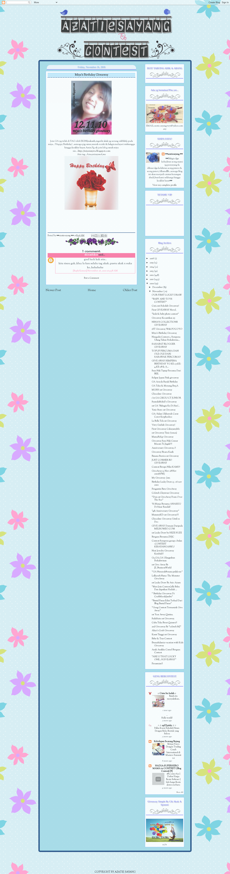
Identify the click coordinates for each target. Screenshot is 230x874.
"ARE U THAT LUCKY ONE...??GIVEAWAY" (164, 658)
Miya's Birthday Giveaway (164, 333)
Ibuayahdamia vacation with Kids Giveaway (167, 644)
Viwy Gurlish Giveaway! (163, 425)
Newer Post (53, 290)
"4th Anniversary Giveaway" (165, 511)
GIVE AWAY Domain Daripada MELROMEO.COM (167, 527)
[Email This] (92, 235)
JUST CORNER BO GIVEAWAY (162, 461)
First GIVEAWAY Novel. (164, 310)
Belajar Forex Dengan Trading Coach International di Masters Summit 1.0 (173, 751)
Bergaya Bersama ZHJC (163, 536)
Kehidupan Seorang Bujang (167, 741)
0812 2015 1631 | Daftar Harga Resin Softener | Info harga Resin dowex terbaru (173, 779)
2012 (152, 275)
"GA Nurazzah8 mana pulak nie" (167, 571)
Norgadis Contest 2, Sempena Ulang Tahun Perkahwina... (166, 338)
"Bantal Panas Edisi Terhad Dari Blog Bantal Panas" (167, 602)
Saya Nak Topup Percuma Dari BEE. (166, 372)
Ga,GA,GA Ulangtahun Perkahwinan (163, 559)
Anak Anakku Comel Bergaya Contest (166, 651)
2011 (152, 279)
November (157, 291)
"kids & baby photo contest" (165, 314)
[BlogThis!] (96, 235)
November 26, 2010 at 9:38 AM (102, 270)
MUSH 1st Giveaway (162, 389)
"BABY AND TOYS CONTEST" (162, 300)
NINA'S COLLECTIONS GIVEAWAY (165, 323)
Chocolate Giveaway (162, 394)
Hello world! (166, 717)
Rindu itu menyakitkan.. (173, 698)
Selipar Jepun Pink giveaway (165, 377)
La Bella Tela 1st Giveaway (164, 421)
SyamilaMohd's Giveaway (164, 401)
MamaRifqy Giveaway (162, 437)
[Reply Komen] (80, 270)
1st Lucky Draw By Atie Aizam (166, 582)
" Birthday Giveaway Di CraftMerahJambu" (163, 595)
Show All (179, 792)
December (157, 287)
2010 (152, 283)
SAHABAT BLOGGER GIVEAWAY (163, 345)
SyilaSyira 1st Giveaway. (163, 618)
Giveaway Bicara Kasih (163, 452)
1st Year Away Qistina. (162, 614)
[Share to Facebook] (102, 235)
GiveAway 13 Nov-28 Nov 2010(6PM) (164, 472)
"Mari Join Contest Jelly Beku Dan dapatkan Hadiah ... (166, 588)
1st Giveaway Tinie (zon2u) (164, 432)
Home (92, 290)
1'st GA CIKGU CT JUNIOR (166, 398)
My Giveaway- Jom (161, 477)
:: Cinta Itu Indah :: (167, 693)
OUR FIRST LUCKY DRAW (167, 295)
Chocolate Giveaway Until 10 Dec (166, 520)
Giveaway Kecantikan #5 (163, 318)
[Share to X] (99, 235)
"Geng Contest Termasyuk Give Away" (167, 609)
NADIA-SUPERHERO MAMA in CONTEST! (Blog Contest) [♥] (167, 768)
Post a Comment (91, 278)
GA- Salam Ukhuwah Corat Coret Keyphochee (165, 415)
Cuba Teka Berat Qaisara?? (164, 622)
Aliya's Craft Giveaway (163, 630)
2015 (152, 262)
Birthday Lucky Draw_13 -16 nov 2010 (167, 483)
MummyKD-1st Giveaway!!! (165, 514)
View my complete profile (164, 185)
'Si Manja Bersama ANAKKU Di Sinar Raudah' (166, 505)
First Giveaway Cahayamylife (166, 429)
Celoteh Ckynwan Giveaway (165, 493)
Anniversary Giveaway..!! (164, 448)
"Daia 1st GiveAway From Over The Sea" (167, 498)
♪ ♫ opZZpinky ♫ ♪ (167, 725)
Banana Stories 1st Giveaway (165, 456)
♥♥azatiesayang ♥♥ (65, 235)
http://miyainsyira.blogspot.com (94, 151)
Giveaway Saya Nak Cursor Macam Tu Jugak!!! (165, 442)
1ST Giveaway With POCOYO (167, 329)
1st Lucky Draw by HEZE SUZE (167, 532)
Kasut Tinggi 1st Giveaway (164, 634)
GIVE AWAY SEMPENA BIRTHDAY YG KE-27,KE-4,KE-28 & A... (166, 363)
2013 (152, 271)
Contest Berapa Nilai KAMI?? (166, 467)
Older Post (130, 290)
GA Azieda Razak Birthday (165, 381)
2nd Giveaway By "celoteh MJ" (166, 626)
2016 (152, 258)
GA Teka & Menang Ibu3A (165, 385)
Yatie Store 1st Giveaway (163, 409)
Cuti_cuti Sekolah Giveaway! (165, 306)
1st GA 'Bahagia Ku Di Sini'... (165, 405)
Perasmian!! (157, 663)
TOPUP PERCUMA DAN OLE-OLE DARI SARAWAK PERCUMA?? (166, 353)
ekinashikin (91, 255)
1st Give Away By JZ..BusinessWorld (161, 566)
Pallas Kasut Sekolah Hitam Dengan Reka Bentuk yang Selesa (166, 731)
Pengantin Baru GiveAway (164, 489)
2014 (152, 267)
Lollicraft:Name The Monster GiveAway (166, 577)
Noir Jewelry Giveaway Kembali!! (163, 552)
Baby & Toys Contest (162, 638)
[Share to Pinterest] (105, 235)
